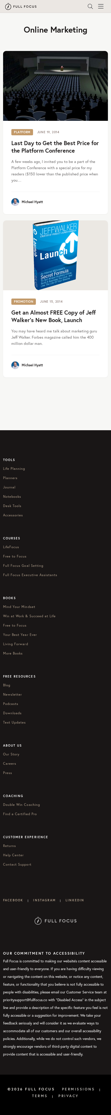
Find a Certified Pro (20, 814)
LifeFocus (11, 547)
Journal (9, 487)
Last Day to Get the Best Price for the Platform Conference (55, 146)
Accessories (13, 515)
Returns (9, 846)
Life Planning (14, 468)
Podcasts (10, 704)
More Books (13, 653)
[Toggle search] (90, 6)
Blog (6, 685)
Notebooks (12, 496)
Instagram (44, 900)
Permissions (78, 1089)
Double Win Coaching (21, 804)
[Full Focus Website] (56, 920)
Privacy (68, 1096)
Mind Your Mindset (19, 607)
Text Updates (14, 722)
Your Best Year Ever (20, 635)
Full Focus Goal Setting (23, 565)
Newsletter (12, 694)
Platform (22, 132)
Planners (10, 478)
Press (7, 773)
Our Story (11, 754)
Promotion (23, 301)
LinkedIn (75, 900)
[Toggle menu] (101, 6)
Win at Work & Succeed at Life (29, 616)
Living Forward (15, 644)
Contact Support (17, 864)
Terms (40, 1096)
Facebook (13, 900)
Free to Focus (15, 556)
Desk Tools (12, 506)
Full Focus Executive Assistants (30, 575)
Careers (9, 763)
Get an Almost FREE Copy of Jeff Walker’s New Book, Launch (53, 316)
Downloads (12, 713)
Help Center (13, 855)
